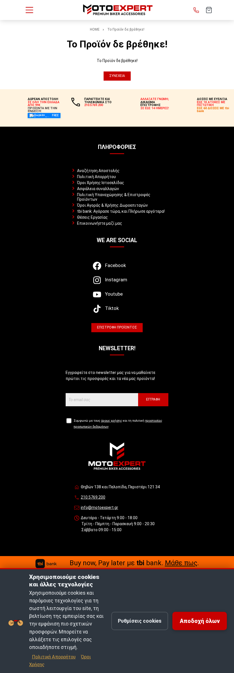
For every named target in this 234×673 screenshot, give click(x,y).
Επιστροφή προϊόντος (117, 327)
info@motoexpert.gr (99, 507)
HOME (95, 29)
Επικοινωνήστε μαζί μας (99, 223)
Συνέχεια (117, 76)
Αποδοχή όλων (200, 621)
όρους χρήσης (111, 421)
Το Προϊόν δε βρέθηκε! (125, 29)
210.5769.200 (93, 497)
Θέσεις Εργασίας (92, 217)
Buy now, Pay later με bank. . (134, 563)
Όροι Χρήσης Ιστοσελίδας (100, 182)
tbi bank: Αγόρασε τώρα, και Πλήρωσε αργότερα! (121, 211)
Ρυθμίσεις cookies (140, 621)
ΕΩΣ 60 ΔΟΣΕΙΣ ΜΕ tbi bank (213, 109)
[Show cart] (208, 10)
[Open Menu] (29, 10)
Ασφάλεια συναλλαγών (98, 188)
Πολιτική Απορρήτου (96, 176)
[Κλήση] (196, 10)
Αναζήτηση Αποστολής (98, 170)
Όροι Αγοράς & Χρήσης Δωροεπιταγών (112, 205)
